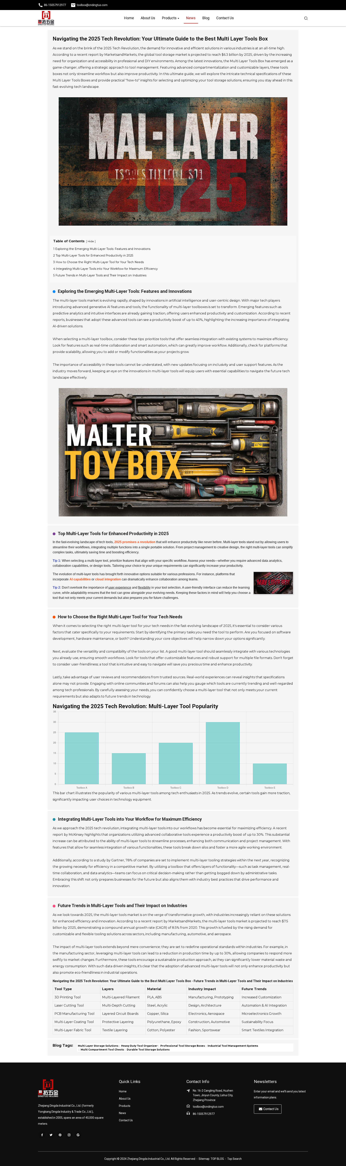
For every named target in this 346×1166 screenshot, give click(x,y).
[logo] (46, 18)
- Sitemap (202, 1158)
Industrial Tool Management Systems (232, 1045)
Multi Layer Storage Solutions (98, 1045)
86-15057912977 (204, 1113)
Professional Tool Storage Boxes (182, 1045)
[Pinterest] (60, 1135)
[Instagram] (69, 1135)
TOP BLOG (217, 1158)
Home (123, 1091)
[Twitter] (51, 1135)
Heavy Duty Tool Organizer (139, 1045)
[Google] (78, 1135)
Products (124, 1105)
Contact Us (126, 1120)
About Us (125, 1098)
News (122, 1113)
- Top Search (233, 1158)
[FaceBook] (42, 1135)
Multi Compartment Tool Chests (102, 1049)
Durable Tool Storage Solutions (148, 1049)
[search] (306, 18)
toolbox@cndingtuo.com (208, 1106)
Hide (91, 241)
